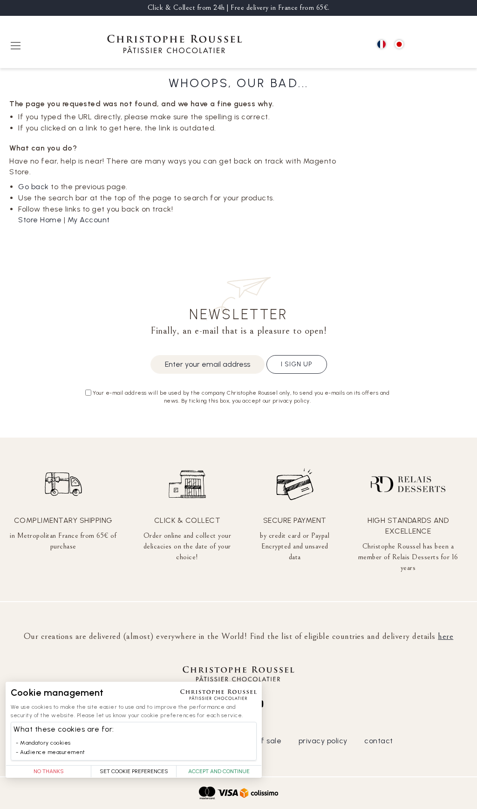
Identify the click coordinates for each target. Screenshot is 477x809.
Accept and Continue (219, 771)
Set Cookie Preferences (134, 771)
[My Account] (440, 45)
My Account (89, 219)
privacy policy (323, 740)
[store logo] (174, 45)
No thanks (49, 771)
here (445, 636)
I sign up (297, 364)
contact (378, 740)
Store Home (39, 219)
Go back (33, 186)
